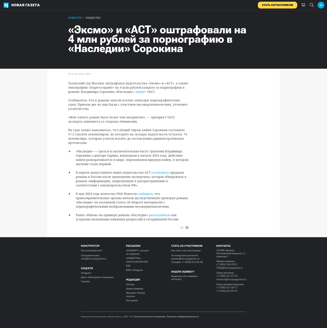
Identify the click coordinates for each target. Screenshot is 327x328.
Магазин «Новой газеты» (135, 294)
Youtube (85, 281)
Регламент (132, 300)
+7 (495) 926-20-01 (226, 264)
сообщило (145, 194)
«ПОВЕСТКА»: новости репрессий (136, 260)
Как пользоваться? (91, 250)
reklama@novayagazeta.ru (231, 279)
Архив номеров (134, 288)
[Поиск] (311, 5)
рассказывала (159, 215)
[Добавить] (321, 5)
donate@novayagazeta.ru (185, 258)
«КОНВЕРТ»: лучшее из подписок (137, 252)
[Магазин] (303, 5)
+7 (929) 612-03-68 (192, 262)
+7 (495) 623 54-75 (226, 290)
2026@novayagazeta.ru (229, 267)
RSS (128, 265)
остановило (160, 172)
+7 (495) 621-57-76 (226, 275)
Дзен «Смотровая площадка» (97, 277)
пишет (140, 92)
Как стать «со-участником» (186, 250)
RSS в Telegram (134, 270)
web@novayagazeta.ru (94, 258)
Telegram (86, 273)
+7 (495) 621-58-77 (226, 287)
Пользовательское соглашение (150, 316)
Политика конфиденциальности (183, 316)
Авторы (130, 284)
